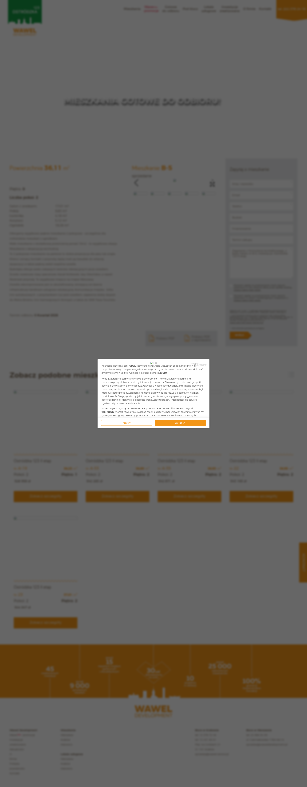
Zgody (127, 423)
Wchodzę (180, 423)
